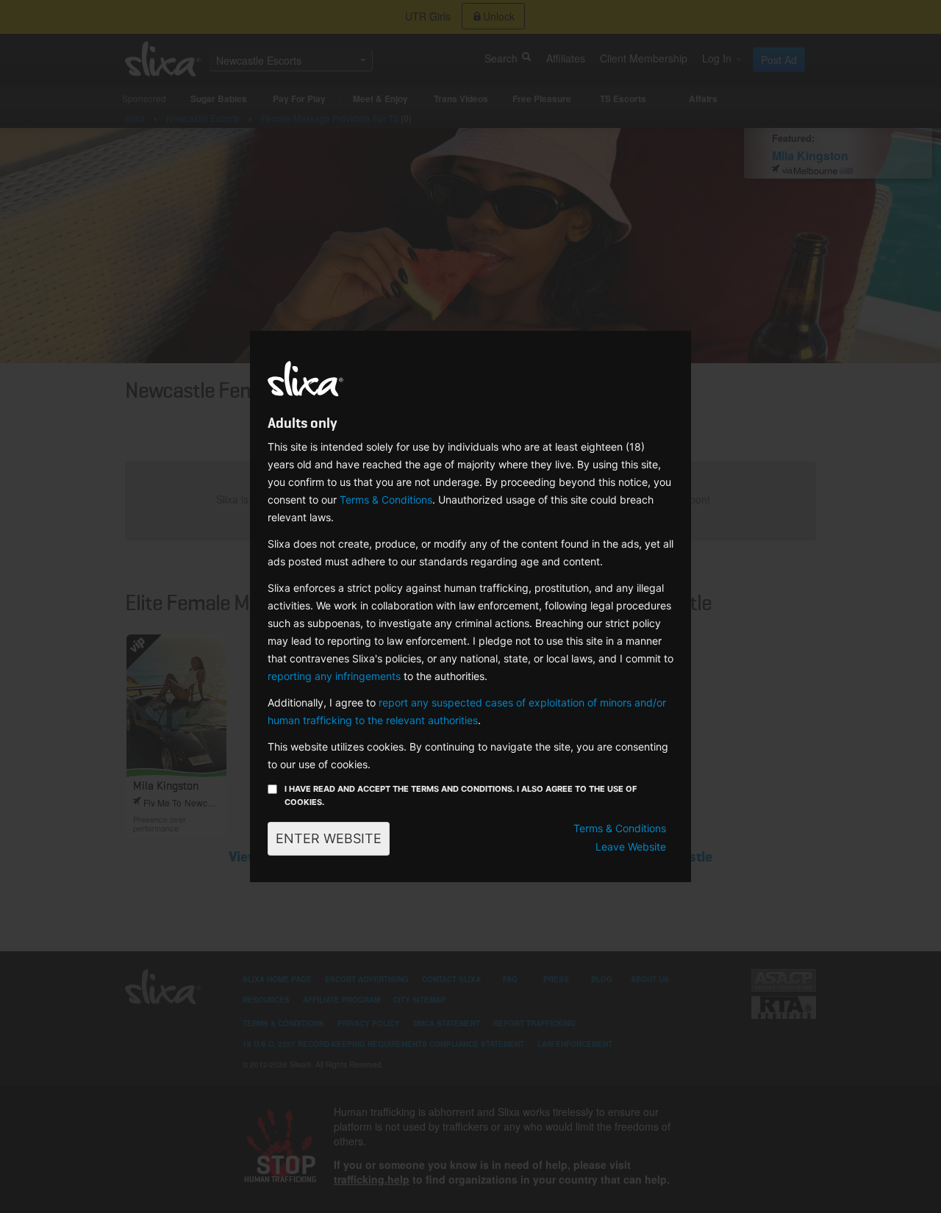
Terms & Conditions (386, 499)
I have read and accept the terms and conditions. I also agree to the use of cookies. (461, 795)
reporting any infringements (334, 676)
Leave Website (630, 846)
